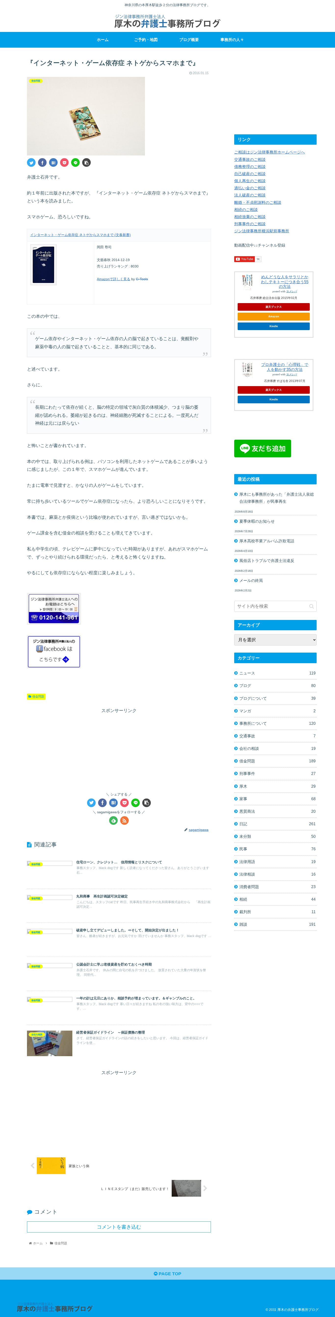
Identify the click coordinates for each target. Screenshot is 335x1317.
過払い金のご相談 (250, 188)
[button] (311, 606)
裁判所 (277, 912)
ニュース (277, 673)
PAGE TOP (169, 1273)
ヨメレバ (291, 291)
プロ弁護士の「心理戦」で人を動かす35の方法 (284, 366)
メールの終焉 (251, 580)
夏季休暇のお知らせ (257, 521)
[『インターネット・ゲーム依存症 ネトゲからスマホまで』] (53, 162)
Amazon (273, 316)
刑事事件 (277, 773)
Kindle (274, 326)
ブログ (277, 685)
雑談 (277, 924)
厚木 (277, 786)
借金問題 (38, 696)
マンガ (277, 711)
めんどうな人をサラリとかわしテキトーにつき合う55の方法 (285, 282)
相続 (277, 899)
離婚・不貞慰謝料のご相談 (257, 202)
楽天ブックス (274, 306)
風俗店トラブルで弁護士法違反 (266, 560)
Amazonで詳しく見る (113, 279)
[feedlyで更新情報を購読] (113, 820)
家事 (277, 799)
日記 (277, 824)
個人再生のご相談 (250, 181)
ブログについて (277, 698)
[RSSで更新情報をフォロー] (124, 820)
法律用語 (277, 861)
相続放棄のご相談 (250, 216)
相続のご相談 (246, 209)
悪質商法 (277, 811)
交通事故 (277, 736)
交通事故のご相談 (250, 159)
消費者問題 (277, 886)
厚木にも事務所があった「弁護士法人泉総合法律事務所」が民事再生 (276, 498)
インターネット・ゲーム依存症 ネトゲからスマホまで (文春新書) (80, 235)
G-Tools (142, 279)
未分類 (277, 836)
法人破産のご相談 (250, 195)
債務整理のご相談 (250, 166)
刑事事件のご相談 (250, 224)
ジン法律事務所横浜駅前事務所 (261, 231)
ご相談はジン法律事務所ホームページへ (269, 152)
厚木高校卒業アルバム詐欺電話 (266, 541)
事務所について (277, 723)
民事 (277, 849)
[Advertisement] (119, 749)
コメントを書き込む (119, 1227)
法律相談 (277, 874)
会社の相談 (277, 748)
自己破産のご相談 (250, 173)
